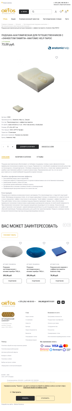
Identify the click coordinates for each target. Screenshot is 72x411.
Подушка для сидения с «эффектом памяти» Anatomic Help (59, 269)
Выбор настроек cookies (9, 362)
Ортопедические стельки (52, 19)
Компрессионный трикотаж (29, 19)
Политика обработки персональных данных (14, 345)
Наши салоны (29, 316)
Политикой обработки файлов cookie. (35, 387)
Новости (28, 323)
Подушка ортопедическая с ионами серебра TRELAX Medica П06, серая (12, 269)
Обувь (5, 19)
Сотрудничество (53, 326)
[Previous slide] (64, 225)
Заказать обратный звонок (62, 4)
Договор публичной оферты (10, 352)
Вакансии (28, 333)
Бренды (28, 326)
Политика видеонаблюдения (10, 349)
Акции (13, 19)
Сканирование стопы (54, 333)
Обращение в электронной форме (12, 365)
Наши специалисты (31, 330)
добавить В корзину (27, 146)
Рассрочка (51, 330)
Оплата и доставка (53, 323)
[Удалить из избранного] (56, 57)
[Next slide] (68, 225)
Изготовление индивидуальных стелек (59, 336)
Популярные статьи (31, 336)
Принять (25, 398)
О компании (29, 320)
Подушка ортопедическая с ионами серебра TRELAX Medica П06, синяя (35, 269)
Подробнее (12, 281)
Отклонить (45, 398)
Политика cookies (7, 359)
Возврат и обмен (6, 355)
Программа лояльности (55, 316)
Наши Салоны (7, 2)
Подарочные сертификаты (55, 320)
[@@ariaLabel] (20, 243)
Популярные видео (31, 340)
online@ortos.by (46, 302)
